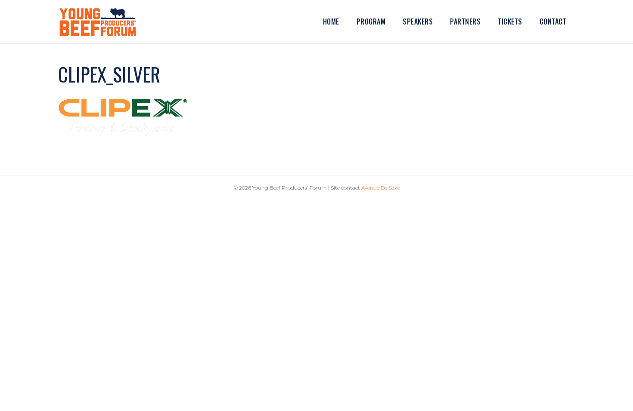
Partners (465, 21)
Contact (553, 21)
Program (371, 21)
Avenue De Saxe (380, 187)
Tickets (510, 21)
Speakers (418, 21)
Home (331, 21)
